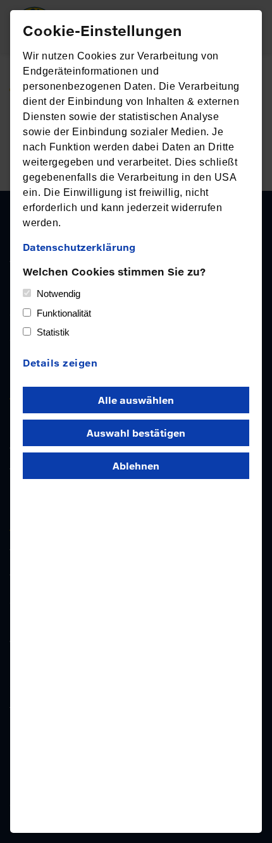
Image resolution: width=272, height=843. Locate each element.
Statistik (53, 332)
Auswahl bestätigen (136, 433)
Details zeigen (60, 362)
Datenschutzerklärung (79, 247)
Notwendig (58, 293)
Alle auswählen (136, 400)
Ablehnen (136, 465)
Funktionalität (64, 313)
